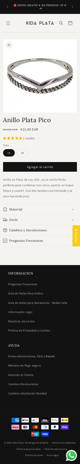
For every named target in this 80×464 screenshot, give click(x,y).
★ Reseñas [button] (76, 235)
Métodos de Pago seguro (24, 365)
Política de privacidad (28, 449)
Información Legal (20, 312)
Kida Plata (18, 442)
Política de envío (34, 455)
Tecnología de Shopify (36, 442)
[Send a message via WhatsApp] (71, 455)
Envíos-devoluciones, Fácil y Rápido (31, 356)
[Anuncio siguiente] (72, 6)
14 (8, 153)
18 (24, 154)
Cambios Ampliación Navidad (27, 393)
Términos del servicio (55, 449)
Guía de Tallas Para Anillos (25, 293)
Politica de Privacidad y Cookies (29, 330)
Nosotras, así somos (21, 321)
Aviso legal (53, 455)
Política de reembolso (64, 442)
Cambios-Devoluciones (23, 384)
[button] (8, 23)
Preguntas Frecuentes (22, 284)
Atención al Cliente (20, 375)
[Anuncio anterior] (7, 6)
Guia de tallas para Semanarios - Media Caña (37, 303)
